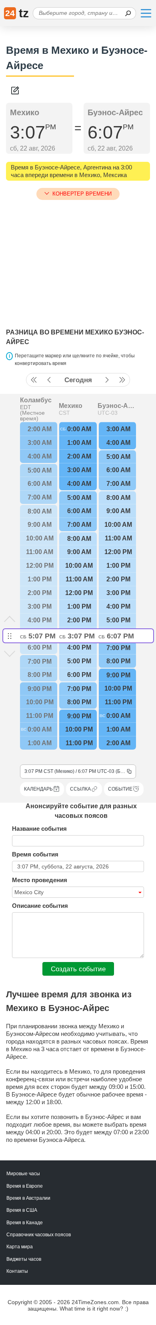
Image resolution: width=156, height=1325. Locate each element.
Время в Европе (24, 1186)
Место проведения (39, 880)
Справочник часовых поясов (38, 1234)
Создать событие (78, 968)
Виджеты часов (23, 1259)
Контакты (17, 1271)
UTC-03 (108, 413)
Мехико (70, 406)
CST (64, 413)
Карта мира (19, 1247)
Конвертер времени (82, 194)
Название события (39, 828)
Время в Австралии (28, 1198)
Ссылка (80, 789)
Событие (120, 789)
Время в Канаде (24, 1222)
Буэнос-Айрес (117, 406)
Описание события (40, 905)
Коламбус (36, 400)
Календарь (38, 789)
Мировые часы (23, 1173)
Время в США (21, 1210)
